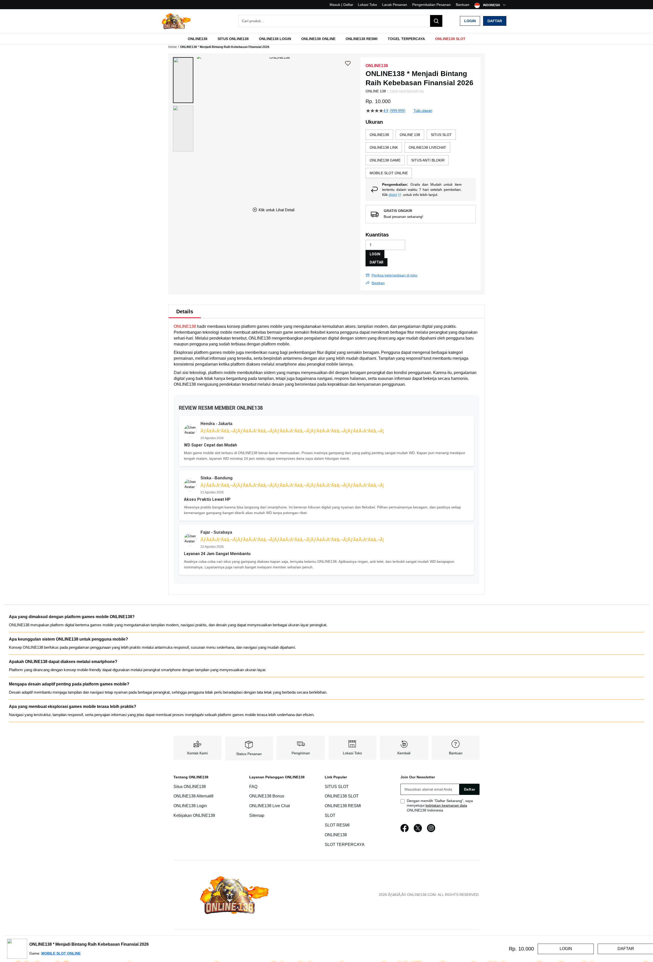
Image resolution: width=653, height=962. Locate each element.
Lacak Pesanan (394, 5)
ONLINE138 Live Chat (269, 806)
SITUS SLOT (337, 786)
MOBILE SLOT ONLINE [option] (389, 173)
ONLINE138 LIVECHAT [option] (427, 147)
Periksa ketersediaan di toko (394, 275)
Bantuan (462, 5)
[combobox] (340, 21)
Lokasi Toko (367, 5)
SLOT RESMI (337, 825)
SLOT (330, 815)
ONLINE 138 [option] (410, 135)
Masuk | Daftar (341, 5)
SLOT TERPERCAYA (345, 844)
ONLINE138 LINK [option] (384, 147)
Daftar (494, 21)
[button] (183, 80)
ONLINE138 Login (190, 806)
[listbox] (421, 154)
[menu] (326, 38)
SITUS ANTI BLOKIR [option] (428, 160)
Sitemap (256, 815)
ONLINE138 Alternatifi (193, 796)
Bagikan (378, 283)
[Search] (436, 21)
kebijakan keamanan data (446, 805)
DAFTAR (376, 262)
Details (184, 311)
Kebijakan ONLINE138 (194, 815)
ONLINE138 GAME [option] (385, 160)
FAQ (253, 786)
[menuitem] (197, 38)
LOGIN (375, 254)
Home (172, 47)
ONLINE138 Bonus (266, 796)
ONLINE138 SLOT (342, 796)
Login (470, 21)
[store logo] (172, 21)
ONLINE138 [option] (379, 135)
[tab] (185, 311)
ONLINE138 (185, 326)
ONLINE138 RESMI (343, 806)
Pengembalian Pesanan (431, 5)
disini (393, 195)
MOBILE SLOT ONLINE (61, 953)
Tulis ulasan (422, 111)
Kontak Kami (197, 753)
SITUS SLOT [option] (441, 135)
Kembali (403, 753)
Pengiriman (301, 753)
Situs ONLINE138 (189, 786)
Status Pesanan (249, 754)
